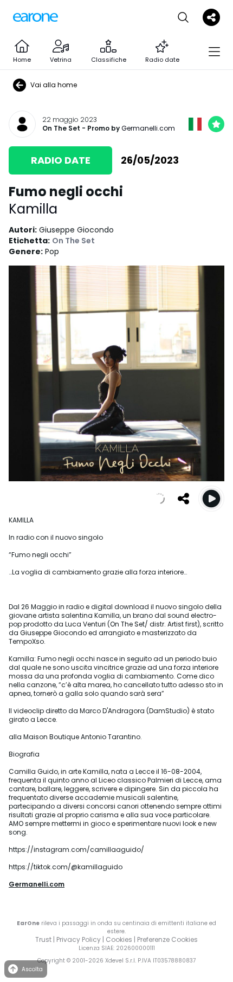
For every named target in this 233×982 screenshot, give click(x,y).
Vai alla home (53, 84)
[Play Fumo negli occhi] (211, 498)
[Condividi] (183, 498)
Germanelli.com (148, 128)
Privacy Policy (78, 939)
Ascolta (32, 969)
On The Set (61, 128)
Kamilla (33, 209)
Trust (43, 939)
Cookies (119, 939)
